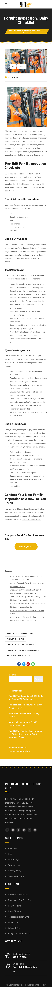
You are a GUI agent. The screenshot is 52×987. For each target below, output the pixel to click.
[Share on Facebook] (19, 664)
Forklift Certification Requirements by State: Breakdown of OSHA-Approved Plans (25, 734)
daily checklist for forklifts (20, 633)
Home (11, 30)
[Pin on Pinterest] (28, 664)
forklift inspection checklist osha (23, 650)
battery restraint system (37, 412)
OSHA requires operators (14, 174)
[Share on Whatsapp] (33, 664)
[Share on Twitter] (23, 664)
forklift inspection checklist (20, 644)
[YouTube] (35, 830)
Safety (22, 66)
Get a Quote (26, 546)
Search (12, 674)
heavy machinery (11, 138)
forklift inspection (16, 639)
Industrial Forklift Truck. (31, 519)
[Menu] (6, 4)
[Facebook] (7, 830)
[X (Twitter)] (29, 830)
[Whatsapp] (24, 830)
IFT (13, 66)
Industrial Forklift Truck (18, 656)
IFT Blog (17, 30)
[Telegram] (18, 830)
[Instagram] (13, 830)
